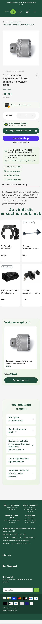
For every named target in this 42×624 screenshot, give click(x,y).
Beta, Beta (7, 89)
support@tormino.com (18, 534)
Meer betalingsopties (21, 142)
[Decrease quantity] (19, 115)
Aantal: (9, 115)
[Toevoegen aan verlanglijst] (37, 75)
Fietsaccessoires (15, 22)
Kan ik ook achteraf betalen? (17, 430)
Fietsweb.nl (11, 608)
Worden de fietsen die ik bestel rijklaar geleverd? (18, 473)
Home (5, 22)
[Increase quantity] (33, 115)
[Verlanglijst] (20, 11)
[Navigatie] (34, 11)
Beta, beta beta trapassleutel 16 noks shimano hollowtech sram (19, 25)
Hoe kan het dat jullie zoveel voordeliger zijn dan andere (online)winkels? (19, 445)
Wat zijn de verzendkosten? (15, 419)
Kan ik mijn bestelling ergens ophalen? (18, 460)
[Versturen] (36, 590)
